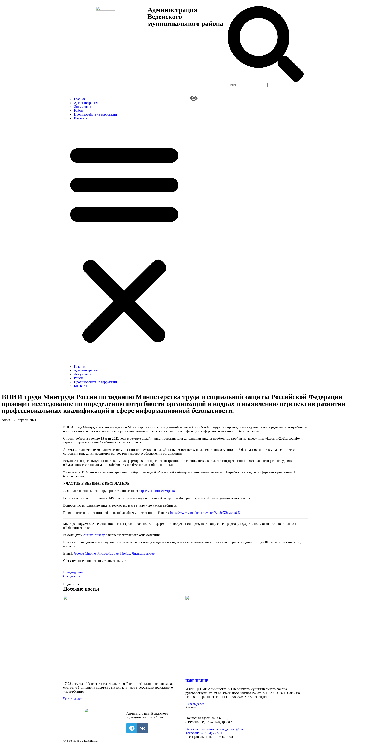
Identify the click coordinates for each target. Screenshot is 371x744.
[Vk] (142, 728)
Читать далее (72, 698)
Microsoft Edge (108, 553)
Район (78, 110)
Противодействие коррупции (95, 114)
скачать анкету (94, 535)
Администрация (86, 103)
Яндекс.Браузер (143, 553)
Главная (79, 99)
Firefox (125, 553)
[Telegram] (131, 728)
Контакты (81, 118)
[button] (124, 242)
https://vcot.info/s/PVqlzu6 (157, 491)
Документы (82, 106)
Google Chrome (85, 553)
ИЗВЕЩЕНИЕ (197, 680)
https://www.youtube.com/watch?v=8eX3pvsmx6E (205, 512)
